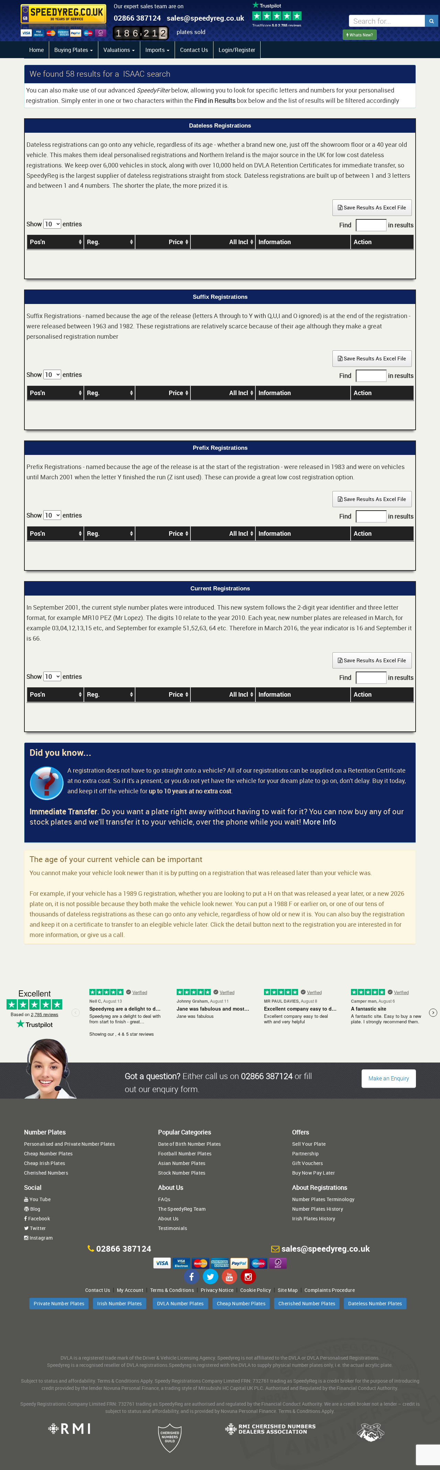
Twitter (37, 1228)
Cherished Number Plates (306, 1303)
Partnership (305, 1153)
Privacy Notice (217, 1290)
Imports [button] (155, 50)
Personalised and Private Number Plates (69, 1144)
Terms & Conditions (172, 1290)
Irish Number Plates (119, 1303)
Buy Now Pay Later (313, 1172)
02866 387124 (137, 18)
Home (36, 50)
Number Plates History (317, 1209)
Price (176, 242)
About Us (168, 1218)
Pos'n (37, 242)
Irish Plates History (314, 1218)
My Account (130, 1290)
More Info (319, 822)
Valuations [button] (117, 50)
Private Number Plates (59, 1303)
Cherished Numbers (46, 1172)
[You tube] (229, 1276)
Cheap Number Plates (48, 1153)
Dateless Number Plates (375, 1303)
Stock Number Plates (181, 1172)
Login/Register (237, 50)
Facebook (38, 1218)
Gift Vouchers (307, 1163)
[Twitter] (210, 1276)
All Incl (238, 242)
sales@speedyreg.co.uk (205, 18)
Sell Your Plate (309, 1144)
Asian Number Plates (181, 1163)
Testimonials (172, 1228)
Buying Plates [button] (71, 50)
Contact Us (194, 50)
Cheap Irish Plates (44, 1163)
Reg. (93, 242)
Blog (34, 1209)
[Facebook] (191, 1276)
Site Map (288, 1290)
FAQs (164, 1199)
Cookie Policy (255, 1290)
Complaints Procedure (330, 1290)
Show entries (54, 224)
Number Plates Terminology (323, 1199)
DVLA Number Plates (180, 1303)
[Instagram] (248, 1276)
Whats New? (361, 34)
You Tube (39, 1199)
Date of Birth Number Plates (189, 1144)
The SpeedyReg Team (182, 1209)
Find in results (376, 225)
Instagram (40, 1237)
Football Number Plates (184, 1153)
